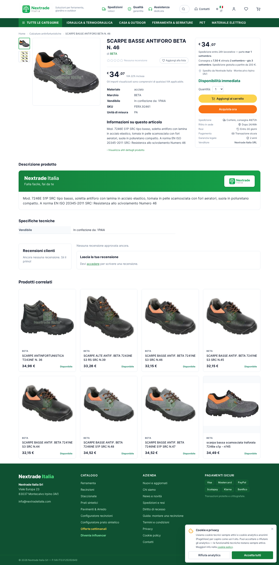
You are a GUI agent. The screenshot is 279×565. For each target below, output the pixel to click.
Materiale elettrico (229, 22)
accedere (93, 263)
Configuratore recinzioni (97, 515)
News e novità (152, 496)
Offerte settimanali (94, 528)
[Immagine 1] (24, 43)
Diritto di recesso (154, 509)
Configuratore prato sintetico (100, 522)
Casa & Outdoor (132, 22)
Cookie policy (152, 535)
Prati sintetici (89, 502)
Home (22, 33)
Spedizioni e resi (154, 502)
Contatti (204, 9)
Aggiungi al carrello (230, 98)
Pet (202, 22)
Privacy (148, 528)
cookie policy (225, 546)
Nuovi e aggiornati (155, 483)
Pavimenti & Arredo (93, 509)
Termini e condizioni (156, 522)
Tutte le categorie (43, 22)
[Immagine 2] (24, 56)
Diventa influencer (93, 535)
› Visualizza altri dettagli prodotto (125, 150)
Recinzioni (87, 489)
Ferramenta (88, 483)
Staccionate (89, 496)
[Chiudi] (272, 528)
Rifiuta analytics (209, 555)
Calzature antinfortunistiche (45, 33)
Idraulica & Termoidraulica (90, 22)
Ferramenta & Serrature (172, 22)
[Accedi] (234, 9)
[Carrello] (258, 9)
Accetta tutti (252, 555)
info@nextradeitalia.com (35, 501)
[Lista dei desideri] (246, 9)
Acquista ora (228, 109)
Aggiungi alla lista (176, 60)
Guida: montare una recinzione (163, 515)
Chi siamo (149, 489)
